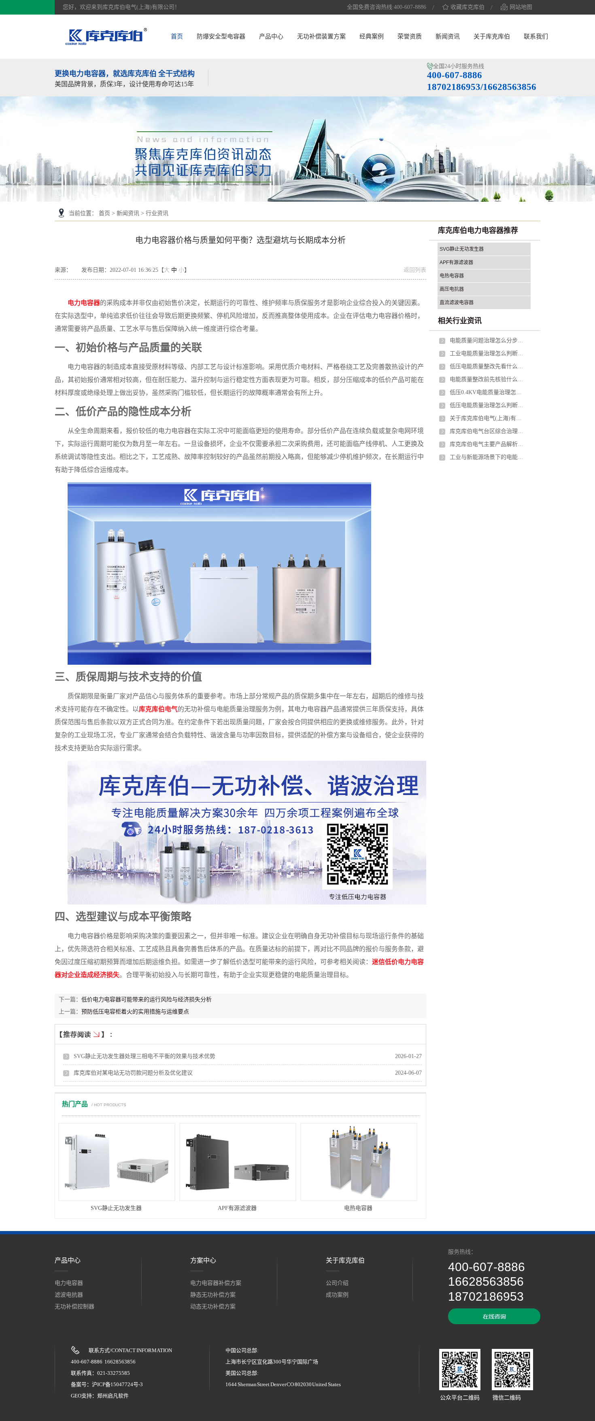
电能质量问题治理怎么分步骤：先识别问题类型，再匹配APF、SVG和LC (488, 340)
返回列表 (415, 270)
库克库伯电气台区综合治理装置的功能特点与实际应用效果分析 (488, 431)
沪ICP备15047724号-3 (117, 1384)
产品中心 (271, 36)
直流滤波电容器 (457, 302)
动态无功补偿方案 (213, 1307)
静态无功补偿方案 (213, 1295)
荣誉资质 (409, 36)
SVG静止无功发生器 (116, 1208)
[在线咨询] (494, 1322)
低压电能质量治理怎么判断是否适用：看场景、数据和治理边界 (488, 405)
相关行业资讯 (460, 321)
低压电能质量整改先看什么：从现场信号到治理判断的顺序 (488, 366)
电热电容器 (358, 1208)
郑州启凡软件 (113, 1396)
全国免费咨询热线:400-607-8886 (386, 7)
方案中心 (203, 1260)
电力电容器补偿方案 (215, 1283)
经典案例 (371, 36)
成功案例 (337, 1295)
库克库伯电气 (158, 709)
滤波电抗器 (69, 1295)
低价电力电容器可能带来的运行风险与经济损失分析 (146, 999)
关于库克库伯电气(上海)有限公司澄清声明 (488, 418)
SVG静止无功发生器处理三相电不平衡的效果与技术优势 (144, 1056)
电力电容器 (84, 302)
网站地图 (521, 7)
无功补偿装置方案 (321, 36)
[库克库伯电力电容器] (106, 44)
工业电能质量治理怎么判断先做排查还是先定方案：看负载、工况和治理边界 (488, 353)
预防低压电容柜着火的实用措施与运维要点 (135, 1012)
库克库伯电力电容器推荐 (478, 230)
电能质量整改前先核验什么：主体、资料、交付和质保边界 (488, 379)
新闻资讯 (448, 36)
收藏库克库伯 (467, 7)
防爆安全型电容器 (221, 36)
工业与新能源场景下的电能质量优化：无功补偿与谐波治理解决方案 (488, 457)
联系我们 (536, 36)
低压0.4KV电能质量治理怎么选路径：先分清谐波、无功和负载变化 (488, 392)
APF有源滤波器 (237, 1208)
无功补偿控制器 (74, 1307)
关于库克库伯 (492, 36)
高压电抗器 (452, 289)
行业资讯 (157, 213)
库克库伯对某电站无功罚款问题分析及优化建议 (133, 1073)
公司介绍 (337, 1283)
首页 (177, 36)
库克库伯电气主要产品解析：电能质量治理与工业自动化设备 (488, 444)
